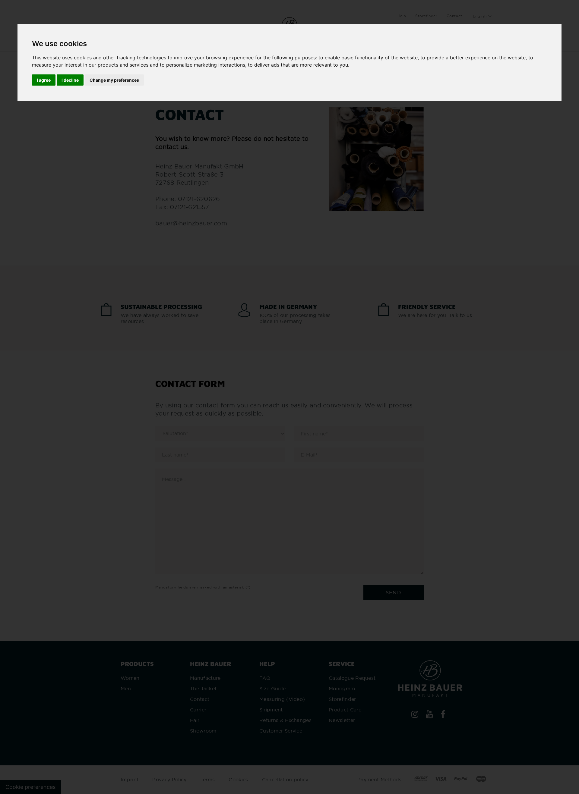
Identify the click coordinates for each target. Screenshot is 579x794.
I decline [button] (70, 80)
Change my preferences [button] (114, 80)
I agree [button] (44, 80)
